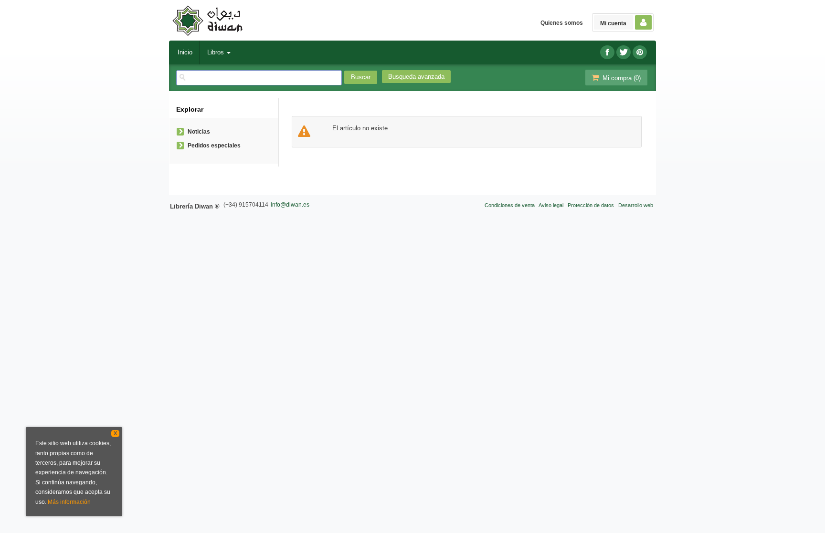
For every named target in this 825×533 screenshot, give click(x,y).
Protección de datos (591, 205)
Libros (216, 52)
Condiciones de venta (510, 205)
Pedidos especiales (214, 145)
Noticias (199, 131)
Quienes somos (561, 23)
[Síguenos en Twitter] (623, 52)
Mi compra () (621, 78)
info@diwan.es (290, 204)
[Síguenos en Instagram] (640, 52)
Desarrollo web (635, 205)
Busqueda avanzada (416, 76)
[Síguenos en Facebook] (607, 52)
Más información (69, 502)
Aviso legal (551, 205)
